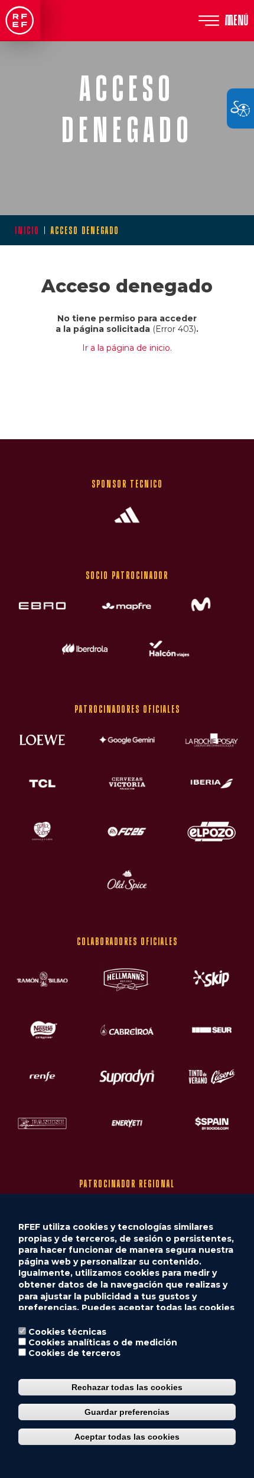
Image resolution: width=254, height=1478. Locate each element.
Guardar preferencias (127, 1412)
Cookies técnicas (67, 1331)
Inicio (27, 230)
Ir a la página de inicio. (127, 348)
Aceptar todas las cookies (127, 1436)
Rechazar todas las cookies (127, 1387)
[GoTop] (224, 418)
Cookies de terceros (74, 1353)
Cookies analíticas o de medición (102, 1342)
